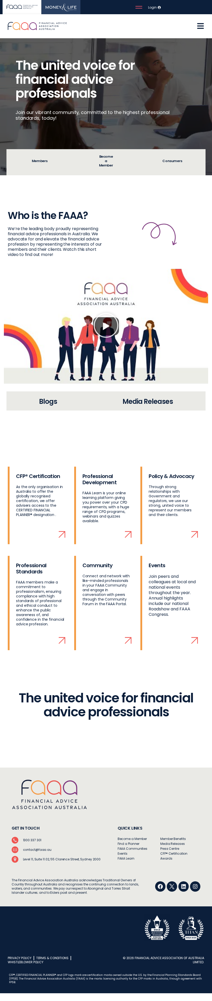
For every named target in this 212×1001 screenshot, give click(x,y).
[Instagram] (195, 886)
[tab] (39, 162)
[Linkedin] (183, 886)
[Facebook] (160, 886)
